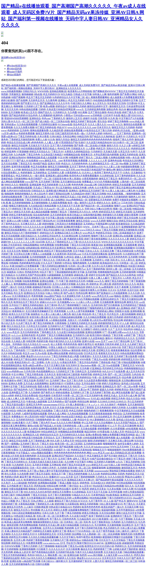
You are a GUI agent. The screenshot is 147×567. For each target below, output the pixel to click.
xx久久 (19, 480)
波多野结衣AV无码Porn (58, 350)
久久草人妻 (60, 239)
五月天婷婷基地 (58, 215)
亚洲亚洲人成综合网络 (57, 175)
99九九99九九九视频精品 (43, 558)
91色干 (133, 151)
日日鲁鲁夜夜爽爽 (66, 221)
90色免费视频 (47, 245)
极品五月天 (19, 519)
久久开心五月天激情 (102, 266)
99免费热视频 (61, 245)
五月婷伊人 (98, 260)
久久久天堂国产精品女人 (126, 422)
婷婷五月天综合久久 (39, 151)
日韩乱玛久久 (29, 91)
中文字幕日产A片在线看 (131, 118)
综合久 (75, 483)
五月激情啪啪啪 (39, 203)
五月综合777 (15, 305)
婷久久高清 (10, 474)
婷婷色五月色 (100, 374)
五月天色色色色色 (118, 257)
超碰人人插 (80, 257)
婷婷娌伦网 (114, 359)
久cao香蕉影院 (105, 287)
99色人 (141, 94)
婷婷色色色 (118, 284)
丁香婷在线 (104, 362)
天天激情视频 (114, 525)
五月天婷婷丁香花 (16, 459)
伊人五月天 (43, 269)
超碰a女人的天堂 (22, 552)
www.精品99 (83, 248)
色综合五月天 (132, 431)
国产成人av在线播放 (20, 347)
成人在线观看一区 (125, 437)
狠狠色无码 (126, 534)
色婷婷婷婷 (13, 130)
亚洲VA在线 (88, 341)
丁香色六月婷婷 (29, 546)
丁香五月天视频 (110, 230)
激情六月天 (112, 145)
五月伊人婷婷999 (69, 290)
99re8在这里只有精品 (71, 416)
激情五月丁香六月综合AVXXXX (70, 501)
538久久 (86, 305)
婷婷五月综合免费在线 (26, 395)
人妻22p (82, 389)
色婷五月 (100, 148)
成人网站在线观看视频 (12, 181)
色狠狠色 (122, 404)
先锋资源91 (85, 356)
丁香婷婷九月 (58, 118)
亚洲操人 (62, 100)
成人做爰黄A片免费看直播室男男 (127, 97)
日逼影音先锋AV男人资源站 (66, 178)
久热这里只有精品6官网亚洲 (61, 109)
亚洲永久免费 (15, 383)
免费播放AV (17, 416)
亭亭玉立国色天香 (70, 329)
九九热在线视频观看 (27, 124)
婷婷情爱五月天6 (129, 359)
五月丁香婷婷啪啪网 (84, 477)
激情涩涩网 (12, 525)
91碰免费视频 (94, 386)
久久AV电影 (53, 197)
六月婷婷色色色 (79, 163)
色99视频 (35, 510)
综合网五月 (127, 525)
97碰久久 (5, 356)
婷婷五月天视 (88, 350)
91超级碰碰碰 (54, 275)
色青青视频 (37, 296)
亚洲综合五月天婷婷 (130, 495)
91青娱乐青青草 (68, 362)
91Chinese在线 (65, 124)
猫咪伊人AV (134, 197)
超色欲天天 (66, 386)
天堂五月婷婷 (64, 534)
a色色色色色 (37, 142)
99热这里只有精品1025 (60, 507)
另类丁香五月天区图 (132, 347)
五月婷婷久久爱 (56, 172)
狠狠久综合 (112, 221)
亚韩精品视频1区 (58, 91)
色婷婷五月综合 (104, 233)
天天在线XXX (98, 483)
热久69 (122, 109)
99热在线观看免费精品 (131, 353)
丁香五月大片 (25, 290)
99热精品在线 (15, 353)
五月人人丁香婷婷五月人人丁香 (62, 242)
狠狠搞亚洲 (114, 380)
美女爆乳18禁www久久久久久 (123, 332)
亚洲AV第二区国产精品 (55, 377)
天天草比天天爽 (22, 254)
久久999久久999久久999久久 (112, 401)
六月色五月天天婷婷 (36, 326)
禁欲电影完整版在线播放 (122, 471)
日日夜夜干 (42, 549)
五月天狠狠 (14, 112)
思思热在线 (40, 486)
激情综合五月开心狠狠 (33, 169)
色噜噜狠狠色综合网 (108, 272)
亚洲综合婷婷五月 (109, 299)
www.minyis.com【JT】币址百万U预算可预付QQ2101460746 (73, 543)
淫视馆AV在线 (122, 311)
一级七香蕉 (39, 175)
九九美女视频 (114, 489)
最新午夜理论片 (86, 344)
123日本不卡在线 (111, 115)
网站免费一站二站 (57, 555)
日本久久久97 (123, 558)
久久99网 (69, 462)
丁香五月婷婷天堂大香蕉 (37, 200)
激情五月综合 (83, 221)
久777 (8, 209)
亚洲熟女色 (43, 519)
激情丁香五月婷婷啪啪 (116, 281)
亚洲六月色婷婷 (115, 317)
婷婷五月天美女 (98, 489)
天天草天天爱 (8, 407)
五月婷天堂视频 (40, 465)
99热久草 (58, 293)
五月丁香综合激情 (97, 112)
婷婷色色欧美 (13, 148)
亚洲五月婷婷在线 (129, 154)
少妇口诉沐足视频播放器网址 (26, 513)
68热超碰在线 (32, 248)
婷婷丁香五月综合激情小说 (50, 230)
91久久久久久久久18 (33, 227)
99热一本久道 (132, 157)
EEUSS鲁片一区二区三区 (125, 142)
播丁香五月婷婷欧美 (43, 323)
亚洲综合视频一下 (49, 281)
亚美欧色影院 (28, 335)
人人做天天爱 (110, 555)
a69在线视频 (90, 218)
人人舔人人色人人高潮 (87, 302)
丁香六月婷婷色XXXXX (119, 498)
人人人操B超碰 (19, 483)
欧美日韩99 (95, 335)
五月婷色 (24, 130)
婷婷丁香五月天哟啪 (95, 193)
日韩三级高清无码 (64, 133)
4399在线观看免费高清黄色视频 (99, 437)
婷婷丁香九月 (129, 112)
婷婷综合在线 (76, 353)
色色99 (30, 555)
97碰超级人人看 (68, 419)
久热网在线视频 (117, 157)
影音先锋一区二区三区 (79, 468)
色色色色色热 (70, 344)
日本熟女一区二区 (128, 263)
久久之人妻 (125, 145)
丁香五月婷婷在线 (27, 136)
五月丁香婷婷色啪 (95, 269)
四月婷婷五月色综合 (112, 368)
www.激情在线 (16, 308)
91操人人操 (114, 465)
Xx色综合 (69, 257)
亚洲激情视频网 (27, 549)
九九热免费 (22, 474)
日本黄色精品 (98, 495)
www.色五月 (13, 332)
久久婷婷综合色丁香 (133, 254)
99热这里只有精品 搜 (24, 516)
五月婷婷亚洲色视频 (95, 109)
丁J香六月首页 (60, 410)
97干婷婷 (54, 386)
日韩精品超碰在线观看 (70, 317)
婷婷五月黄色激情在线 (20, 215)
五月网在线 (55, 465)
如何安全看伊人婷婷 (128, 443)
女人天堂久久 (99, 103)
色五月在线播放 (39, 166)
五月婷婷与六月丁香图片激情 (63, 326)
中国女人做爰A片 (57, 347)
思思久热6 (139, 555)
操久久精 (76, 314)
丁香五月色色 (33, 154)
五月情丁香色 (65, 459)
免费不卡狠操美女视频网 (125, 200)
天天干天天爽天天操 (54, 365)
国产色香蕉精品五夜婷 (43, 552)
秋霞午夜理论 (83, 537)
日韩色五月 (80, 371)
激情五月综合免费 (18, 440)
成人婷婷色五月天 (16, 401)
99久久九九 (130, 284)
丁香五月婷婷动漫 (124, 251)
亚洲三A (115, 203)
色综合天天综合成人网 (18, 142)
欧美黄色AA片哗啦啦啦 (80, 91)
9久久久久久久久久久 (89, 242)
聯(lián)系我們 (14, 74)
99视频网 (73, 157)
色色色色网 (77, 184)
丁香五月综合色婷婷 (87, 362)
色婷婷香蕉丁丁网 (102, 549)
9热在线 (38, 94)
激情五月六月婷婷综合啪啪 (58, 308)
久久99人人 (87, 172)
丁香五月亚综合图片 (14, 404)
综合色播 (126, 377)
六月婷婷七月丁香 (33, 106)
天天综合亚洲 (44, 456)
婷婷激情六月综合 (133, 320)
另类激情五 (15, 94)
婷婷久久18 (91, 287)
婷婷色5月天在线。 (122, 130)
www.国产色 (31, 181)
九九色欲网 (19, 154)
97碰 (98, 383)
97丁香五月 (119, 459)
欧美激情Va (10, 380)
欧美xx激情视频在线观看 (19, 187)
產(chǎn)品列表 (14, 68)
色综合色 (86, 314)
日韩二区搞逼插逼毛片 (124, 233)
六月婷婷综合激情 (47, 124)
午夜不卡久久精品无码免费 (89, 552)
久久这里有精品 (96, 338)
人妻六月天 (98, 561)
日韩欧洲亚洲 (41, 507)
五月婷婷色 (84, 236)
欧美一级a (79, 133)
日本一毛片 (35, 468)
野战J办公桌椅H (133, 477)
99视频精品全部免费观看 (70, 431)
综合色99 (128, 329)
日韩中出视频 (42, 564)
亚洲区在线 (15, 561)
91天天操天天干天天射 (68, 206)
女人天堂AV (85, 486)
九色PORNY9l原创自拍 (18, 190)
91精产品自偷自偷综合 (101, 459)
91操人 (49, 293)
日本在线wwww (82, 115)
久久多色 (86, 296)
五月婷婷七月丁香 (79, 392)
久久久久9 (16, 534)
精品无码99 (90, 431)
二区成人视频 (101, 157)
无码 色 (87, 522)
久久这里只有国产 (78, 516)
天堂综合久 (49, 437)
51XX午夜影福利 (79, 278)
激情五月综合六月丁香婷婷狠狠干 (21, 233)
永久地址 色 (82, 284)
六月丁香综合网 (121, 341)
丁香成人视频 (64, 483)
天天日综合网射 (107, 513)
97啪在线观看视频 (130, 362)
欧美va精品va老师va (33, 365)
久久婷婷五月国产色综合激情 (31, 275)
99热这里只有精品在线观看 (15, 257)
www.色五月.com (100, 453)
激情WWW (132, 501)
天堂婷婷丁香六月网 (24, 239)
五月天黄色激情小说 (34, 218)
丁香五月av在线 (100, 359)
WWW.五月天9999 (119, 447)
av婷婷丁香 (129, 335)
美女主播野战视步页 (18, 317)
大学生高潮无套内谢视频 (106, 154)
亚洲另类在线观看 (20, 166)
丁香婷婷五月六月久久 (79, 212)
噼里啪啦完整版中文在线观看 (117, 537)
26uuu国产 (138, 498)
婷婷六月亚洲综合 (111, 383)
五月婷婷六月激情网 (104, 462)
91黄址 (14, 450)
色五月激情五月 (95, 456)
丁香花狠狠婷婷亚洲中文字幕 (69, 272)
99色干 (88, 100)
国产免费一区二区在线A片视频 (90, 145)
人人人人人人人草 (97, 160)
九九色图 (72, 112)
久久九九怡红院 (116, 477)
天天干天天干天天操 (97, 492)
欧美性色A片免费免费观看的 (84, 175)
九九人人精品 (72, 359)
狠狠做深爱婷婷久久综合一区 (48, 522)
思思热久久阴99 (41, 290)
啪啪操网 (9, 193)
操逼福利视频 (108, 510)
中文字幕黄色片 (15, 218)
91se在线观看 (113, 365)
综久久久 (9, 281)
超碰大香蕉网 (131, 215)
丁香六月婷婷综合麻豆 (34, 197)
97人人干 (112, 425)
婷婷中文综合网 (97, 275)
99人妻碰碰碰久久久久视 (102, 419)
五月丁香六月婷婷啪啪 (61, 145)
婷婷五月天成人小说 (70, 197)
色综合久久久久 (40, 477)
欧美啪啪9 (96, 537)
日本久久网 (127, 489)
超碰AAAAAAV (48, 302)
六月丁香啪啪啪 (46, 546)
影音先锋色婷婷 (28, 456)
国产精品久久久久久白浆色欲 (121, 275)
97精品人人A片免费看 (101, 248)
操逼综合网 (61, 546)
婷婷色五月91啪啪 (18, 537)
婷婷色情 (85, 483)
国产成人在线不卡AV (69, 428)
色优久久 (65, 163)
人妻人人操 (83, 425)
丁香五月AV (57, 151)
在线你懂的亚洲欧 (92, 215)
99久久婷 (54, 440)
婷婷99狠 (59, 504)
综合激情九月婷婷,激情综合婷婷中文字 (88, 106)
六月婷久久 (132, 136)
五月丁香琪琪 (87, 407)
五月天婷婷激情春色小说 (21, 564)
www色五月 (89, 233)
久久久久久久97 (57, 549)
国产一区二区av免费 (127, 386)
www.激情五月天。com (50, 160)
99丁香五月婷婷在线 (45, 127)
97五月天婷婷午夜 (93, 395)
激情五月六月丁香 (13, 492)
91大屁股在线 (72, 504)
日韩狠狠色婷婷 (43, 419)
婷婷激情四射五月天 (108, 323)
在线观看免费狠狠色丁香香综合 (84, 510)
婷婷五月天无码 (22, 212)
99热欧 (141, 257)
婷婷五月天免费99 (61, 492)
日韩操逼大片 (78, 148)
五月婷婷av (89, 224)
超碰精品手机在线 (41, 287)
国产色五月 (120, 501)
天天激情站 (136, 172)
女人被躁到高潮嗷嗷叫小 (13, 260)
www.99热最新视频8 (11, 91)
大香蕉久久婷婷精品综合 (77, 151)
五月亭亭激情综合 (125, 510)
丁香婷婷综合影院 (10, 558)
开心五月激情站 (64, 187)
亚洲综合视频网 (93, 332)
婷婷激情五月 (138, 169)
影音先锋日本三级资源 (68, 374)
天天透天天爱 (41, 329)
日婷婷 (42, 109)
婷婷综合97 (61, 106)
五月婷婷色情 (94, 371)
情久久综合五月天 (16, 326)
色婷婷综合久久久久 (124, 338)
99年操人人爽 (99, 94)
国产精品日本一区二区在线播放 (97, 206)
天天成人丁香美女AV (44, 187)
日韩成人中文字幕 (82, 94)
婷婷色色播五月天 (133, 317)
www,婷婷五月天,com (96, 465)
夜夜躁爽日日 (44, 284)
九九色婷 (16, 413)
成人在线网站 (58, 200)
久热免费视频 (72, 230)
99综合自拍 (81, 440)
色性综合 (117, 413)
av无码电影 (96, 115)
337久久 (55, 362)
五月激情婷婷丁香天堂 (80, 561)
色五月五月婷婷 (76, 100)
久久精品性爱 (56, 130)
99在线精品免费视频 (103, 100)
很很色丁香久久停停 (123, 139)
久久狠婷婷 (93, 263)
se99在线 (20, 248)
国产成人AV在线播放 (27, 160)
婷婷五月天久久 (29, 269)
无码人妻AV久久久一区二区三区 (17, 121)
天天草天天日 (109, 558)
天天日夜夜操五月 (21, 296)
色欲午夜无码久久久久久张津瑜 (65, 341)
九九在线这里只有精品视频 (42, 206)
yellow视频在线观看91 (42, 453)
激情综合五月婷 (63, 498)
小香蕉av (67, 115)
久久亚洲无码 (59, 254)
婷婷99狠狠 (48, 224)
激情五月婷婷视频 (89, 504)
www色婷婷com (15, 371)
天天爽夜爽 (85, 260)
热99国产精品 (40, 163)
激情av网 (110, 169)
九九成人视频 (18, 356)
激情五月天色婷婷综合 (79, 377)
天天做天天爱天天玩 (64, 398)
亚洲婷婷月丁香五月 (121, 516)
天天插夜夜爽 (130, 245)
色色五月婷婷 (76, 410)
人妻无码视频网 (127, 314)
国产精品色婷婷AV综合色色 (23, 115)
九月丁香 (59, 513)
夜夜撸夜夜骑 (107, 410)
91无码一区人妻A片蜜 (79, 266)
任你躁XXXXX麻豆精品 (79, 347)
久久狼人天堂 (117, 431)
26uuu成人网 (90, 184)
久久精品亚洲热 (27, 450)
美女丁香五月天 (35, 209)
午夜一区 (96, 377)
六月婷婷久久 (60, 112)
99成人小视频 (8, 501)
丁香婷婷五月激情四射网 (21, 139)
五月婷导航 (91, 272)
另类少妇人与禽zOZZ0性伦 (98, 209)
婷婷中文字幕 (29, 338)
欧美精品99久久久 (109, 263)
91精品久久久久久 (81, 495)
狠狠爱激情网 (99, 468)
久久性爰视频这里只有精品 (40, 498)
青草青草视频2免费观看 (75, 160)
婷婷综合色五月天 (10, 269)
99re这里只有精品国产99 (93, 169)
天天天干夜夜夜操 (107, 218)
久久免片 (5, 483)
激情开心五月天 (88, 203)
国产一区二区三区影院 (119, 374)
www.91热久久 (125, 555)
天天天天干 (114, 227)
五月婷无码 (96, 305)
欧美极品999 (33, 431)
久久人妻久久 (128, 260)
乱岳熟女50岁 (51, 447)
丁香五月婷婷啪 (131, 462)
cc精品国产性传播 (31, 561)
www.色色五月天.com (102, 296)
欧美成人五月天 (29, 112)
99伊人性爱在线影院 (133, 492)
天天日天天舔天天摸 (102, 356)
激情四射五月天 (129, 468)
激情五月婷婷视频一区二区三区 (121, 561)
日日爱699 (132, 103)
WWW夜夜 (85, 359)
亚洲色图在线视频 (48, 428)
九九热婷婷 (34, 392)
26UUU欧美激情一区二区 (105, 519)
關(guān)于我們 (14, 71)
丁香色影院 (19, 350)
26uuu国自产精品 (52, 296)
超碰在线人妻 (81, 275)
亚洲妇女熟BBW (17, 157)
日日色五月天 (90, 353)
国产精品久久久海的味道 (102, 136)
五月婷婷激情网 (127, 272)
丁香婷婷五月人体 (44, 504)
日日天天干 (104, 540)
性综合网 (118, 320)
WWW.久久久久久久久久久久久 (117, 242)
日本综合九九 (86, 525)
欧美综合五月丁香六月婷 (99, 130)
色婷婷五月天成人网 (49, 525)
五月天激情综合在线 (70, 181)
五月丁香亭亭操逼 (105, 531)
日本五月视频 (24, 287)
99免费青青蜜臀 (34, 543)
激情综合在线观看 (132, 124)
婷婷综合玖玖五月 (49, 434)
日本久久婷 (48, 513)
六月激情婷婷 (120, 197)
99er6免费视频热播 (131, 450)
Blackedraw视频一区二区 (93, 365)
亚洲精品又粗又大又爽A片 (68, 233)
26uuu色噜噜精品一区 (76, 200)
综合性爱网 (136, 350)
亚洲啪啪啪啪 (113, 468)
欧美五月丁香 (58, 474)
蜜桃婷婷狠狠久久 (24, 193)
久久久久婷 (134, 293)
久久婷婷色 (107, 197)
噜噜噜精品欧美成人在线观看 (42, 157)
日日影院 (16, 338)
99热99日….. (109, 133)
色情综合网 (83, 401)
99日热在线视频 (124, 483)
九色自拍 (136, 374)
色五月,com (28, 353)
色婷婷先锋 (42, 341)
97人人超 (124, 323)
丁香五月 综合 (47, 443)
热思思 (85, 489)
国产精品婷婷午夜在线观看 (109, 480)
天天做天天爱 (110, 151)
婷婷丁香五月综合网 (127, 218)
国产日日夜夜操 (112, 305)
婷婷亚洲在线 (36, 251)
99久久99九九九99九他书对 (37, 492)
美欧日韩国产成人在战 (49, 299)
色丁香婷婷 (93, 389)
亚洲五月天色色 (34, 404)
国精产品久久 (45, 112)
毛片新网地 (100, 525)
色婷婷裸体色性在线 (29, 263)
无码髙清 (5, 374)
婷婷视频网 (103, 428)
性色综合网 (81, 293)
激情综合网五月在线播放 (39, 410)
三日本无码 (127, 203)
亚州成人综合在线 (130, 383)
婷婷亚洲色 (10, 151)
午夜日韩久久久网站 (81, 103)
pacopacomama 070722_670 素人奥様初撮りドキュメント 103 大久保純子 (79, 404)
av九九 (119, 124)
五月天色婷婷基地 (29, 332)
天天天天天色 (14, 251)
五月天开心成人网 (128, 395)
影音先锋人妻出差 (39, 317)
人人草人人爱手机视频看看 (80, 311)
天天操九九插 (14, 437)
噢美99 (91, 293)
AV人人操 (108, 501)
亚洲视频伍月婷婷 (53, 227)
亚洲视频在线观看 (113, 245)
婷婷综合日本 (72, 407)
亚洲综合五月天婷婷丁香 (91, 190)
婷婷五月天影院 (124, 212)
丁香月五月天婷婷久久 (15, 462)
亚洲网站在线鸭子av (75, 269)
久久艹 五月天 (115, 329)
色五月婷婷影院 (44, 450)
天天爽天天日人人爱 (31, 224)
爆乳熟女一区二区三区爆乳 (39, 398)
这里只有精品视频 (69, 525)
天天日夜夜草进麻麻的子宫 (39, 311)
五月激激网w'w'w (66, 302)
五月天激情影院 (136, 404)
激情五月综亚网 (19, 145)
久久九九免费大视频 (24, 127)
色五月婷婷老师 (50, 184)
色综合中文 (83, 419)
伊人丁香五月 (99, 314)
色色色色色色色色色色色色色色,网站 (72, 453)
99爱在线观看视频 (18, 489)
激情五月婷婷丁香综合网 (83, 121)
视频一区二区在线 (122, 209)
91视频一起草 (28, 221)
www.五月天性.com (70, 169)
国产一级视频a (11, 443)
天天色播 (84, 368)
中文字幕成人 (23, 453)
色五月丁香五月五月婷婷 (38, 97)
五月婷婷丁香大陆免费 (125, 356)
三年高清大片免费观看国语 (68, 224)
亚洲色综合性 (115, 254)
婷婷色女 (94, 284)
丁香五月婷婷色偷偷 (76, 474)
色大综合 (53, 317)
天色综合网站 (69, 136)
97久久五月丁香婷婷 (51, 263)
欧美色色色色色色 (91, 507)
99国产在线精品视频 (49, 416)
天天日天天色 (11, 109)
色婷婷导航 (86, 374)
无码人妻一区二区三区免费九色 (52, 516)
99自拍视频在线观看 (31, 148)
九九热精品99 (77, 193)
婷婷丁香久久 (86, 157)
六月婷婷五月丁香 (65, 371)
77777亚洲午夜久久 (36, 350)
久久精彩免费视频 (57, 203)
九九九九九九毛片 (133, 480)
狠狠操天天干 (99, 450)
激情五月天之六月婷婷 (123, 127)
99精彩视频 (24, 368)
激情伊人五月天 (74, 118)
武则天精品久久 (29, 236)
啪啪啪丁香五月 (59, 212)
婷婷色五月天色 (77, 281)
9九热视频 (83, 320)
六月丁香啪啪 (125, 519)
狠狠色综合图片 (63, 489)
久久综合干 (80, 456)
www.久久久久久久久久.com (81, 127)
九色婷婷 (115, 522)
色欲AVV (61, 127)
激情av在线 (33, 425)
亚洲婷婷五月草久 (60, 278)
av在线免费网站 (39, 347)
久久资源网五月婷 (71, 296)
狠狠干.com (119, 206)
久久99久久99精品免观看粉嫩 (43, 537)
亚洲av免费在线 (93, 434)
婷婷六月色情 (118, 407)
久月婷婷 (62, 468)
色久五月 (18, 293)
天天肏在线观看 (89, 428)
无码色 (121, 474)
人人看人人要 (51, 142)
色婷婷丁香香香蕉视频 (37, 540)
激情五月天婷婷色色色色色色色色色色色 (91, 139)
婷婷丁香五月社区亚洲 (73, 465)
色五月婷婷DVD (51, 94)
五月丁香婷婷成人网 (38, 440)
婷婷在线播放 (62, 392)
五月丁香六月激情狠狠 (59, 495)
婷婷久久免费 (60, 510)
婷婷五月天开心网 (41, 278)
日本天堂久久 (104, 127)
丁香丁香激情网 (137, 281)
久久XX (112, 290)
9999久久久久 (11, 184)
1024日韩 (40, 242)
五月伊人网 (19, 540)
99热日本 (21, 410)
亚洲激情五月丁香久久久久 (41, 260)
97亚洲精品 (95, 368)
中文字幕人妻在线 (55, 218)
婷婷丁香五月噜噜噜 (118, 121)
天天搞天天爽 (107, 251)
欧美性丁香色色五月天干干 (108, 172)
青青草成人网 (55, 389)
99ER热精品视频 (97, 498)
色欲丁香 (115, 362)
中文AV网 (63, 157)
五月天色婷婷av (56, 401)
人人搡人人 (7, 284)
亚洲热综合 (35, 118)
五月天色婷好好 (103, 407)
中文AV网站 (17, 374)
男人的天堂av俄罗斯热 (101, 320)
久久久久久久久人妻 (118, 239)
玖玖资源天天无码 (116, 103)
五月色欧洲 (12, 486)
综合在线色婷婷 (41, 215)
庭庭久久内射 (107, 389)
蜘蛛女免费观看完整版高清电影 (118, 434)
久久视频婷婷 (45, 115)
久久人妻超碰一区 (91, 534)
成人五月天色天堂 (135, 371)
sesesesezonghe (101, 471)
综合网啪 (76, 534)
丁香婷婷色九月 (15, 329)
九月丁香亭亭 (95, 501)
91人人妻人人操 (112, 166)
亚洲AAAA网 (14, 221)
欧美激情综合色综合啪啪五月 (39, 480)
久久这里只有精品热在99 (99, 142)
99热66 (4, 227)
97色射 (78, 437)
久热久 (126, 172)
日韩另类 (102, 118)
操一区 (55, 419)
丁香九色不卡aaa (47, 422)
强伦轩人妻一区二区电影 (118, 269)
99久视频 (82, 112)
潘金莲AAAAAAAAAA (38, 356)
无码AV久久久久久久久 (118, 148)
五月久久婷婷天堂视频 (63, 284)
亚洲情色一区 (138, 133)
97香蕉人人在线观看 (41, 254)
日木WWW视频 (12, 546)
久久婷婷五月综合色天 (49, 236)
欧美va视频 (49, 106)
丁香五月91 (116, 278)
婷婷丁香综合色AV (46, 221)
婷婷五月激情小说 (91, 197)
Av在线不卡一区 (61, 450)
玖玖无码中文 (73, 365)
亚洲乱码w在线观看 (123, 236)
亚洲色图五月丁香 (18, 392)
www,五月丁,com (103, 341)
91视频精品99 (78, 287)
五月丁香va (32, 471)
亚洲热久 (73, 190)
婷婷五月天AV (70, 389)
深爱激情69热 (33, 459)
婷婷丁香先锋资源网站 (95, 239)
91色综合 (67, 263)
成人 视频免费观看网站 (97, 97)
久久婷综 (33, 428)
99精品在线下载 (90, 540)
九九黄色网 (51, 100)
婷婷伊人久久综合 (66, 558)
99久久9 (106, 371)
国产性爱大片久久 (30, 103)
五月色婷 (121, 290)
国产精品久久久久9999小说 (107, 347)
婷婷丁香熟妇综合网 (59, 193)
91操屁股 (5, 413)
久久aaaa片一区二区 (54, 209)
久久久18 (88, 447)
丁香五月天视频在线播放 (59, 335)
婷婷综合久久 (18, 543)
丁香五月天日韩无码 (79, 245)
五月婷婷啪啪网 (38, 257)
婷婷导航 (110, 483)
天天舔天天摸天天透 (120, 326)
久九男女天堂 (67, 440)
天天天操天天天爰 (113, 552)
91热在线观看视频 (74, 218)
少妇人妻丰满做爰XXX (111, 504)
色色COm (25, 558)
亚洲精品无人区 (31, 434)
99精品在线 (138, 209)
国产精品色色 (20, 389)
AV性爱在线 (103, 431)
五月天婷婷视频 (55, 257)
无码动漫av (10, 124)
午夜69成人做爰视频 (36, 401)
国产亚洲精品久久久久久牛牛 (55, 103)
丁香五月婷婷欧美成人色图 (65, 356)
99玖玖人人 (41, 555)
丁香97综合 (10, 278)
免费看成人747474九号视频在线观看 (100, 181)
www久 (80, 109)
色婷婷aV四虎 (11, 477)
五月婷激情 (67, 275)
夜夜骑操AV (18, 311)
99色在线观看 (52, 169)
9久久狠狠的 (15, 227)
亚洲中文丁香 (59, 531)
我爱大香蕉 (43, 386)
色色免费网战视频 (28, 525)
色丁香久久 (129, 504)
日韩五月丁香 (57, 269)
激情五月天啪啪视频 (58, 166)
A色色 (90, 187)
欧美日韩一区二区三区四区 (69, 443)
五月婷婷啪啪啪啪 (21, 203)
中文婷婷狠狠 (11, 549)
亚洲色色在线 (115, 160)
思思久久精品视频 (34, 308)
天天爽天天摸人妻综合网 (120, 440)
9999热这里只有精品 (131, 465)
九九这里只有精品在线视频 (70, 332)
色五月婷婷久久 (24, 175)
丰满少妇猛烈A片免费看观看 (24, 266)
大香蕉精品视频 (26, 504)
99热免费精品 (120, 266)
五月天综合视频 (9, 163)
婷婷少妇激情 (8, 100)
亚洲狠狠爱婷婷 (129, 227)
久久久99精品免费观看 (94, 317)
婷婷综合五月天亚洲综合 (53, 248)
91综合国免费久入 (10, 172)
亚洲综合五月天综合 (34, 293)
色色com (46, 118)
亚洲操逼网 (35, 184)
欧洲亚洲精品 (24, 278)
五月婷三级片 (8, 495)
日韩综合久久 (38, 190)
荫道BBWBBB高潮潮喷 (16, 118)
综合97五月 (60, 480)
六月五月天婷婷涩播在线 (94, 254)
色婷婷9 (77, 507)
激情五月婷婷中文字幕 (126, 100)
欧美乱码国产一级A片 (112, 507)
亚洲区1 (126, 296)
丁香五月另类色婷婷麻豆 (13, 555)
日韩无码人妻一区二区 (67, 260)
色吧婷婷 (32, 483)
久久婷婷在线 (107, 175)
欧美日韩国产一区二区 (39, 178)
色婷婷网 (69, 528)
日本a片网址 (37, 501)
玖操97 (81, 142)
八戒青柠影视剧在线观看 (34, 413)
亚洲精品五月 (109, 386)
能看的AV (54, 477)
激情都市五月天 (117, 106)
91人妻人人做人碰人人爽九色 (120, 190)
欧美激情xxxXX (95, 166)
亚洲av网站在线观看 (57, 353)
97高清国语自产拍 (68, 142)
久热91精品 (55, 136)
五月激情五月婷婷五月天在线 (82, 323)
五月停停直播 (115, 492)
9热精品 (106, 335)
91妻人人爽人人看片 (99, 278)
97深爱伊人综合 (72, 383)
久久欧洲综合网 (70, 236)
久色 (47, 362)
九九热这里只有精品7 (52, 154)
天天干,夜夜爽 (121, 287)
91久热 (51, 139)
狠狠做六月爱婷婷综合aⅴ (41, 489)
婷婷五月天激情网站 (97, 257)
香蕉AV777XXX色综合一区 (81, 531)
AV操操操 (31, 519)
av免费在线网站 (80, 498)
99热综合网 (52, 486)
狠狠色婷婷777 (91, 410)
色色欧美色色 (32, 272)
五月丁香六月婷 (75, 380)
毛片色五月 (112, 314)
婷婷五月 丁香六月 (127, 456)
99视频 (18, 281)
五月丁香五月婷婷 (78, 338)
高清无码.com (74, 254)
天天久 (27, 465)
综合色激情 (44, 395)
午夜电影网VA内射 (105, 224)
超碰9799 (5, 242)
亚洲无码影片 (56, 383)
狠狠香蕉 (23, 184)
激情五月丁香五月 (108, 178)
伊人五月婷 (87, 422)
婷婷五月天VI (30, 534)
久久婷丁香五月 (24, 323)
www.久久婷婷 (98, 221)
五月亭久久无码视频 (53, 528)
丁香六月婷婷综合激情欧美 (53, 266)
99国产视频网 (18, 97)
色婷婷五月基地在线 (81, 450)
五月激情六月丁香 (59, 540)
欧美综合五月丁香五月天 (26, 302)
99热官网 (30, 341)
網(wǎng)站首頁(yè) (16, 65)
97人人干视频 (57, 359)
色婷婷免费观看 (27, 133)
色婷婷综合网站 (109, 474)
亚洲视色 (137, 416)
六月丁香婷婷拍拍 (37, 389)
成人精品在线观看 (40, 212)
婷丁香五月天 (26, 486)
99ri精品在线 (76, 471)
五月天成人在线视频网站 (36, 383)
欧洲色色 (57, 115)
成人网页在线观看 (121, 392)
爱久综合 (102, 121)
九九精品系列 (84, 519)
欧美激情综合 (123, 224)
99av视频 (123, 163)
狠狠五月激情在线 (18, 206)
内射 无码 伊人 (112, 260)
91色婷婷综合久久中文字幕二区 (68, 97)
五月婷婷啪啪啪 (131, 413)
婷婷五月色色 (118, 398)
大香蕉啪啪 (60, 323)
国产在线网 (21, 100)
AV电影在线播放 (98, 425)
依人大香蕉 (56, 344)
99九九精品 (66, 94)
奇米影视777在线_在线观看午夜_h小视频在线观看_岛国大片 (46, 320)
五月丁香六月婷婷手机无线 (88, 528)
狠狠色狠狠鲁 (133, 193)
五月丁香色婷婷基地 (125, 175)
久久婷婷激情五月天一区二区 (103, 163)
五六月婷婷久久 (129, 522)
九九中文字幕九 (67, 537)
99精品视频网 (23, 495)
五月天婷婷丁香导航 (49, 181)
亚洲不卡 (120, 136)
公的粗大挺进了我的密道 (125, 549)
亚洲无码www (82, 398)
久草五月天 (123, 151)
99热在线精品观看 (28, 109)
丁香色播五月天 (48, 332)
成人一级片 (20, 498)
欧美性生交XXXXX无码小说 (99, 546)
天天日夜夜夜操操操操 (100, 413)
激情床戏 (75, 350)
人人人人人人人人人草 (22, 242)
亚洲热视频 (136, 311)
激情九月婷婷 (123, 169)
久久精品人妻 (18, 341)
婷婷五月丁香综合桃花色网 (58, 251)
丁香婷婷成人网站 (104, 311)
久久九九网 (64, 184)
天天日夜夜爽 (73, 549)
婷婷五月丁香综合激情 (25, 359)
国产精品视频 (66, 447)
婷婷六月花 (73, 368)
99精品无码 (83, 136)
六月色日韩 (29, 371)
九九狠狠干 (86, 329)
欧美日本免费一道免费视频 (28, 528)
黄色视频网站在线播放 (25, 284)
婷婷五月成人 (111, 395)
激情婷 (93, 401)
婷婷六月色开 (49, 468)
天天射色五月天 (36, 100)
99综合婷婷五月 (49, 431)
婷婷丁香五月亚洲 (26, 380)
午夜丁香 (63, 281)
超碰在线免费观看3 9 (74, 130)
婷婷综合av (75, 540)
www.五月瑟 (66, 477)
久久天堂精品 (118, 540)
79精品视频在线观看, (133, 552)
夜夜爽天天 (86, 154)
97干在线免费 (118, 371)
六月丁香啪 (32, 422)
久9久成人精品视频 (100, 398)
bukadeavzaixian (101, 447)
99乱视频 (54, 290)
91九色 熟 (113, 118)
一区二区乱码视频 (110, 534)
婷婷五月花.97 (137, 239)
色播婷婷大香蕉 (75, 239)
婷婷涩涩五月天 (107, 212)
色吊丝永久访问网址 (133, 160)
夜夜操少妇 (97, 245)
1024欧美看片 (18, 422)
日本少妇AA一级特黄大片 (54, 561)
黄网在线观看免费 (39, 130)
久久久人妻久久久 (97, 124)
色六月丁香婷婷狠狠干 (69, 305)
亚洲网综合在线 (113, 543)
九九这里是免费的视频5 (96, 380)
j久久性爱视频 (117, 428)
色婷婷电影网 (61, 338)
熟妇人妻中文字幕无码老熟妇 (54, 471)
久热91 (20, 272)
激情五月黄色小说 (45, 133)
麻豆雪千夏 (25, 477)
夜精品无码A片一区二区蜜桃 (29, 362)
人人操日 (28, 507)
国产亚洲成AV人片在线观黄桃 (111, 293)
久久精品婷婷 (137, 224)
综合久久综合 (133, 398)
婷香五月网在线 (90, 513)
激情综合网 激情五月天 (126, 302)
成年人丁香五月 (81, 459)
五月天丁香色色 (77, 166)
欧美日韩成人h (74, 215)
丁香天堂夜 (117, 335)
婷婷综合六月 (47, 233)
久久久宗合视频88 (103, 422)
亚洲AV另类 (54, 163)
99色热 (22, 471)
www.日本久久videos (90, 230)
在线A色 (78, 447)
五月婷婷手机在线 (65, 552)
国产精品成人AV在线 (50, 425)
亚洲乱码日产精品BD (63, 456)
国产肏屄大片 (48, 392)
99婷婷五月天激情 (42, 531)
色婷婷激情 (26, 172)
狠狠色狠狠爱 (38, 368)
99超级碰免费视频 (130, 166)
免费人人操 (41, 139)
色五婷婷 (41, 335)
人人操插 (48, 501)
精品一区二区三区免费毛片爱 (94, 326)
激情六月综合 (62, 139)
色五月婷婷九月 (111, 528)
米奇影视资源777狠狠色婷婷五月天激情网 (94, 308)
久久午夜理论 (102, 187)
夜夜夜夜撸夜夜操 (120, 350)
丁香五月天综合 (39, 495)
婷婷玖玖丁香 (19, 209)
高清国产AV (42, 380)
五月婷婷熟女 (40, 172)
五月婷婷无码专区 (25, 419)
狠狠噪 (25, 251)
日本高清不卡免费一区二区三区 (67, 395)
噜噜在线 (71, 248)
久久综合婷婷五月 (103, 416)
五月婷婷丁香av (58, 380)
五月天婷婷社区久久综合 (72, 434)
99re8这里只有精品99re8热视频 (108, 486)
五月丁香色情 (124, 133)
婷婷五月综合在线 (128, 221)
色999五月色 (63, 148)
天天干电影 (78, 251)
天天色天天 (50, 374)
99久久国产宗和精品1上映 (29, 377)
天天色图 (88, 471)
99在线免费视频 (31, 281)
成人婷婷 (88, 416)
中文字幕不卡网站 (84, 462)
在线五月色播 (79, 187)
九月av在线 (40, 353)
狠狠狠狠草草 (110, 443)
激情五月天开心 (22, 510)
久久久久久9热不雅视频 (68, 422)
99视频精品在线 (72, 154)
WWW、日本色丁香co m (95, 227)
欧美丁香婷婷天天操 (99, 516)
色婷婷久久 (120, 546)
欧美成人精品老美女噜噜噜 (18, 522)
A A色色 (127, 278)
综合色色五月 (80, 124)
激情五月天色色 (15, 507)
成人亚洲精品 (123, 308)
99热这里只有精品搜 (32, 437)
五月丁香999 (50, 305)
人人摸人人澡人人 (74, 209)
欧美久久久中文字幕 (19, 314)
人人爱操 (90, 148)
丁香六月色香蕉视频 (56, 368)
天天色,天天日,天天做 (53, 407)
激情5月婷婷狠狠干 (97, 440)
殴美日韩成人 (49, 148)
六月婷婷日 (96, 151)
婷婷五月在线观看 (121, 184)
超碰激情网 (128, 543)
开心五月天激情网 (122, 416)
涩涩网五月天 (103, 350)
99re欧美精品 (112, 495)
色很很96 (13, 471)
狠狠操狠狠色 (114, 450)
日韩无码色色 (104, 184)
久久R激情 (131, 407)
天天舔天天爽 (131, 507)
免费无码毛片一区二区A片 (131, 178)
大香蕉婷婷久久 (73, 172)
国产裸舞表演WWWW (104, 91)
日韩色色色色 (69, 519)
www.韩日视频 (95, 555)
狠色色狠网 (113, 94)
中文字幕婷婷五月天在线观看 (129, 410)
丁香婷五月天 (127, 365)
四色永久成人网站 (57, 413)
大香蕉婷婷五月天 (47, 534)
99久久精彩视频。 (116, 193)
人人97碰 (16, 169)
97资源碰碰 (22, 151)
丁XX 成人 (134, 447)
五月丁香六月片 (49, 459)
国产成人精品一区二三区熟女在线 (52, 121)
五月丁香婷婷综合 (65, 437)
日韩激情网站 (20, 178)
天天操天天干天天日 (38, 145)
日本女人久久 (92, 251)
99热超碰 (5, 97)
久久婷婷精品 (79, 492)
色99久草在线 (114, 112)
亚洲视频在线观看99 (124, 248)
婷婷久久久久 (103, 203)
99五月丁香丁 (46, 272)
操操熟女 (11, 272)
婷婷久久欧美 (100, 329)
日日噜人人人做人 (61, 287)
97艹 (104, 332)
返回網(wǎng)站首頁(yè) (13, 57)
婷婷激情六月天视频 (112, 215)
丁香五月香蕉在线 (34, 374)
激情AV (109, 338)
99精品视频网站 (31, 245)
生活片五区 (133, 290)
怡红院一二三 (80, 386)
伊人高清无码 (31, 416)
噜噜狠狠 (18, 106)
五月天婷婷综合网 (44, 239)
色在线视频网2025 (45, 371)
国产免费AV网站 (128, 94)
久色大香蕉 (43, 136)
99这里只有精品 (136, 266)
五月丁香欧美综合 (101, 522)
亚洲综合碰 (73, 555)
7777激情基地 (8, 320)
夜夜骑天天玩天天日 (108, 353)
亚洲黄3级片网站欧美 (57, 190)
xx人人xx (16, 335)
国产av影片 (69, 293)
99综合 (12, 410)
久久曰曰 (28, 329)
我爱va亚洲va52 (9, 136)
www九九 (99, 281)
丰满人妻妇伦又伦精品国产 (18, 531)
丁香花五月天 (25, 163)
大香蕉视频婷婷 (90, 178)
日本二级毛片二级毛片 (126, 531)
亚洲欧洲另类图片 (73, 227)
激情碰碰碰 (27, 94)
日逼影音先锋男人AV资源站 (93, 290)
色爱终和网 (54, 329)
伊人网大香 (105, 284)
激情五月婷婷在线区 (33, 305)
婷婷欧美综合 (121, 389)
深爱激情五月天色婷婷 (99, 200)
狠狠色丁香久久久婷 (101, 236)
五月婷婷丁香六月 (29, 443)
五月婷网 (132, 257)
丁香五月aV (7, 212)
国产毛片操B (110, 456)
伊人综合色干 (41, 193)
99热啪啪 (13, 263)
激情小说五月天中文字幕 (128, 513)
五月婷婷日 (135, 287)
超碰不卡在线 (90, 118)
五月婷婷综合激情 (93, 443)
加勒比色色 (112, 109)
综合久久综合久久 (32, 344)
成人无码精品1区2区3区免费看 (125, 453)
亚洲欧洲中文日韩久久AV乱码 (22, 299)
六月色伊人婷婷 (94, 133)
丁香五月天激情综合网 (131, 299)
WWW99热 (43, 91)
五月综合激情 (88, 383)
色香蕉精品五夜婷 (18, 428)
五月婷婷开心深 (81, 335)
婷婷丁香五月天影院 (40, 474)
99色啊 (62, 486)
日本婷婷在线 (69, 425)
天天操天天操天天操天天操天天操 (45, 462)
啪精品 (117, 296)
